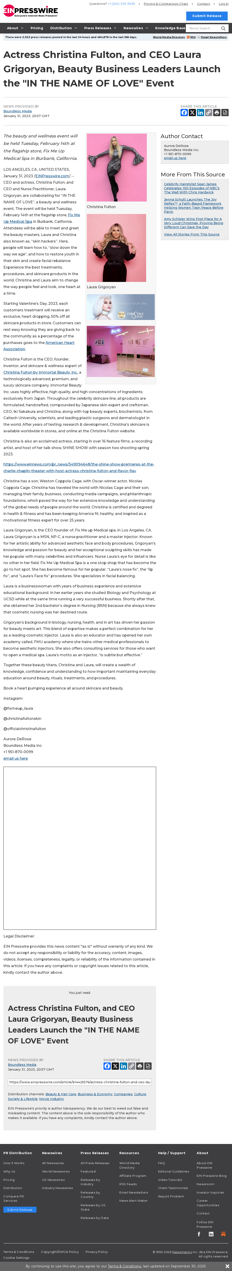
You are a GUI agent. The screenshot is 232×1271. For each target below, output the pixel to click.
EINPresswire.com (52, 176)
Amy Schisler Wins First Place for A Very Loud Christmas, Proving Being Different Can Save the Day (193, 223)
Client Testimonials (173, 1188)
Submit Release (207, 16)
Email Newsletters (214, 37)
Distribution (12, 1188)
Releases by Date (95, 1218)
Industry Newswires (57, 1188)
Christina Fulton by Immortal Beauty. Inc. (40, 372)
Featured (88, 1171)
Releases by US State (93, 1207)
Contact (203, 3)
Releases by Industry (90, 1182)
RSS (193, 37)
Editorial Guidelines (173, 1171)
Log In (224, 3)
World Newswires (56, 1171)
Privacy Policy (97, 1252)
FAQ (161, 1163)
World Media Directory (169, 37)
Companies (123, 1094)
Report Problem (171, 1196)
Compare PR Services (13, 1198)
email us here (15, 758)
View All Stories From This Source (192, 234)
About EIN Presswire (205, 1165)
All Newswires (53, 1163)
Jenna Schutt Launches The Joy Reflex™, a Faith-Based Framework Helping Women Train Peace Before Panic (193, 205)
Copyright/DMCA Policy (60, 1252)
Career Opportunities (208, 1203)
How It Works (13, 1163)
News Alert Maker (133, 1200)
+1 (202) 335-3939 (121, 3)
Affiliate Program (132, 1175)
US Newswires (53, 1180)
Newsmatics (182, 1252)
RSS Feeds (128, 1184)
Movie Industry (51, 1099)
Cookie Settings (16, 1257)
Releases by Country (90, 1195)
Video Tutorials (170, 1180)
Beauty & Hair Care (61, 1094)
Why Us (9, 1171)
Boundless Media (17, 111)
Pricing (166, 3)
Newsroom (205, 1184)
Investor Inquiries (210, 1192)
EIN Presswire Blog (212, 1175)
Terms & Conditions (18, 1252)
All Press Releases (95, 1163)
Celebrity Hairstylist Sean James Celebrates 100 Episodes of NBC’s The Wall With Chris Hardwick (192, 188)
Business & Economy (95, 1094)
